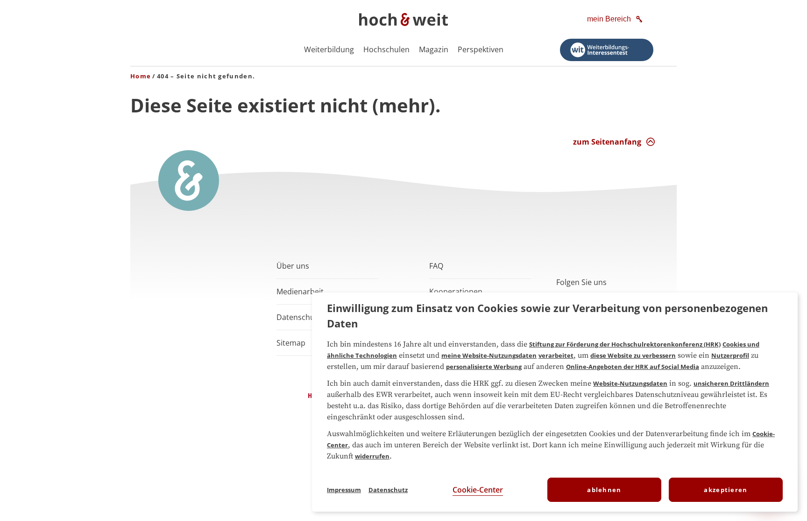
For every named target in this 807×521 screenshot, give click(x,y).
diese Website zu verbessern (633, 355)
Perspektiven (480, 49)
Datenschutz (388, 490)
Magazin (433, 49)
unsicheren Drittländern (731, 383)
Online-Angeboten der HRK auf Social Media (632, 366)
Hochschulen (386, 49)
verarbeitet (555, 355)
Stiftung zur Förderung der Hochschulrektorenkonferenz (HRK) (625, 344)
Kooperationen (455, 291)
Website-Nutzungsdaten (630, 383)
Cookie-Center (478, 490)
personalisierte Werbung (484, 366)
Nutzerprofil (730, 355)
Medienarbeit (300, 291)
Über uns (292, 266)
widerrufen (372, 456)
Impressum (344, 490)
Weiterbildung (329, 49)
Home (140, 76)
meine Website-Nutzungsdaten (489, 355)
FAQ (436, 266)
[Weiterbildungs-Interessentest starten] (606, 50)
